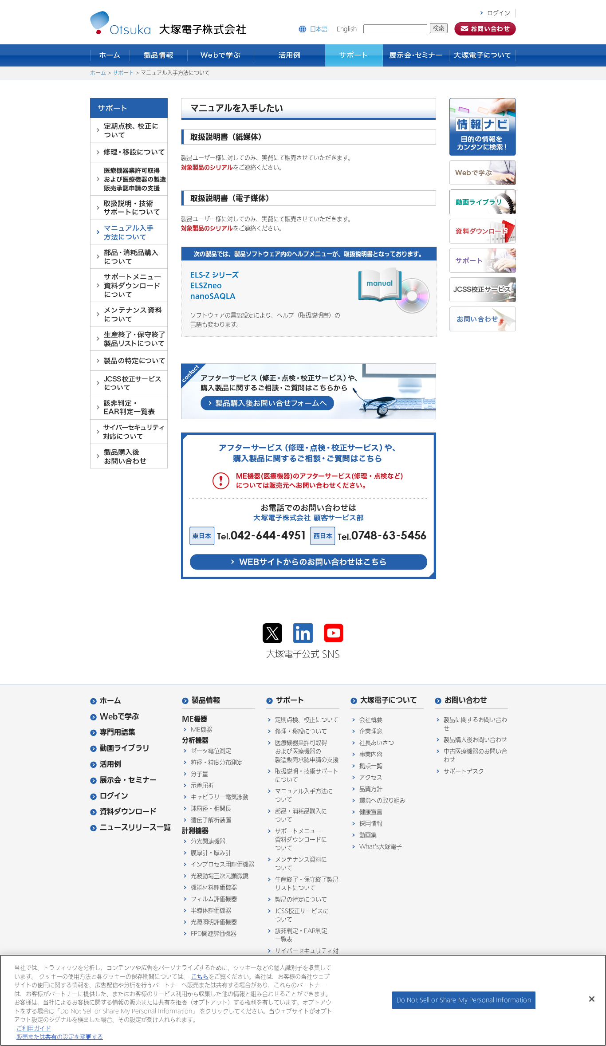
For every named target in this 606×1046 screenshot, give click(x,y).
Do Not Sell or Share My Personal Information (464, 1000)
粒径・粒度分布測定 (217, 762)
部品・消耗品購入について (301, 815)
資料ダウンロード (128, 811)
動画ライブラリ (125, 748)
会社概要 (370, 720)
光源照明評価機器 (214, 922)
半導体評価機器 (211, 910)
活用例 (289, 55)
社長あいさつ (376, 743)
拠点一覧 (370, 766)
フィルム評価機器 (214, 899)
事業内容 (370, 754)
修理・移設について (301, 731)
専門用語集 (117, 732)
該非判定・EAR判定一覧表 (301, 935)
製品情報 (159, 55)
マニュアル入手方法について (304, 795)
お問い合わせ (466, 700)
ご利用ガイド (33, 1028)
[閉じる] (592, 999)
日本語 (318, 29)
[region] (303, 1000)
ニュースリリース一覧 (135, 827)
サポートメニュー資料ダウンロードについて (301, 839)
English (347, 29)
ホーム (110, 55)
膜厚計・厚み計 (211, 853)
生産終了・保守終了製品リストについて (306, 883)
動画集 (368, 835)
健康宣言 (370, 812)
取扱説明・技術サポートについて (306, 775)
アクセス (370, 777)
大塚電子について (482, 55)
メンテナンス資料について (301, 863)
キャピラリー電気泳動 (219, 797)
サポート (354, 55)
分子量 (199, 774)
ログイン (498, 13)
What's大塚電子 (380, 846)
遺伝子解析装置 (211, 820)
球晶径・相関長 (211, 808)
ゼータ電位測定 (211, 751)
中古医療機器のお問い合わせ (475, 755)
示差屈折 (202, 785)
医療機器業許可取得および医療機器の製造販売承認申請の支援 (306, 751)
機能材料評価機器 (214, 887)
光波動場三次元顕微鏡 (219, 876)
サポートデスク (464, 771)
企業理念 (370, 731)
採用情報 (370, 823)
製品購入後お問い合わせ (475, 739)
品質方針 (370, 789)
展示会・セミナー (416, 55)
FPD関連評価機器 (213, 933)
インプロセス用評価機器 (222, 864)
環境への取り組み (382, 800)
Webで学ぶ (221, 55)
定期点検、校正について (306, 720)
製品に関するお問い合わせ (475, 724)
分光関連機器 (208, 841)
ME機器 (201, 729)
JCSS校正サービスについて (302, 915)
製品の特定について (301, 899)
